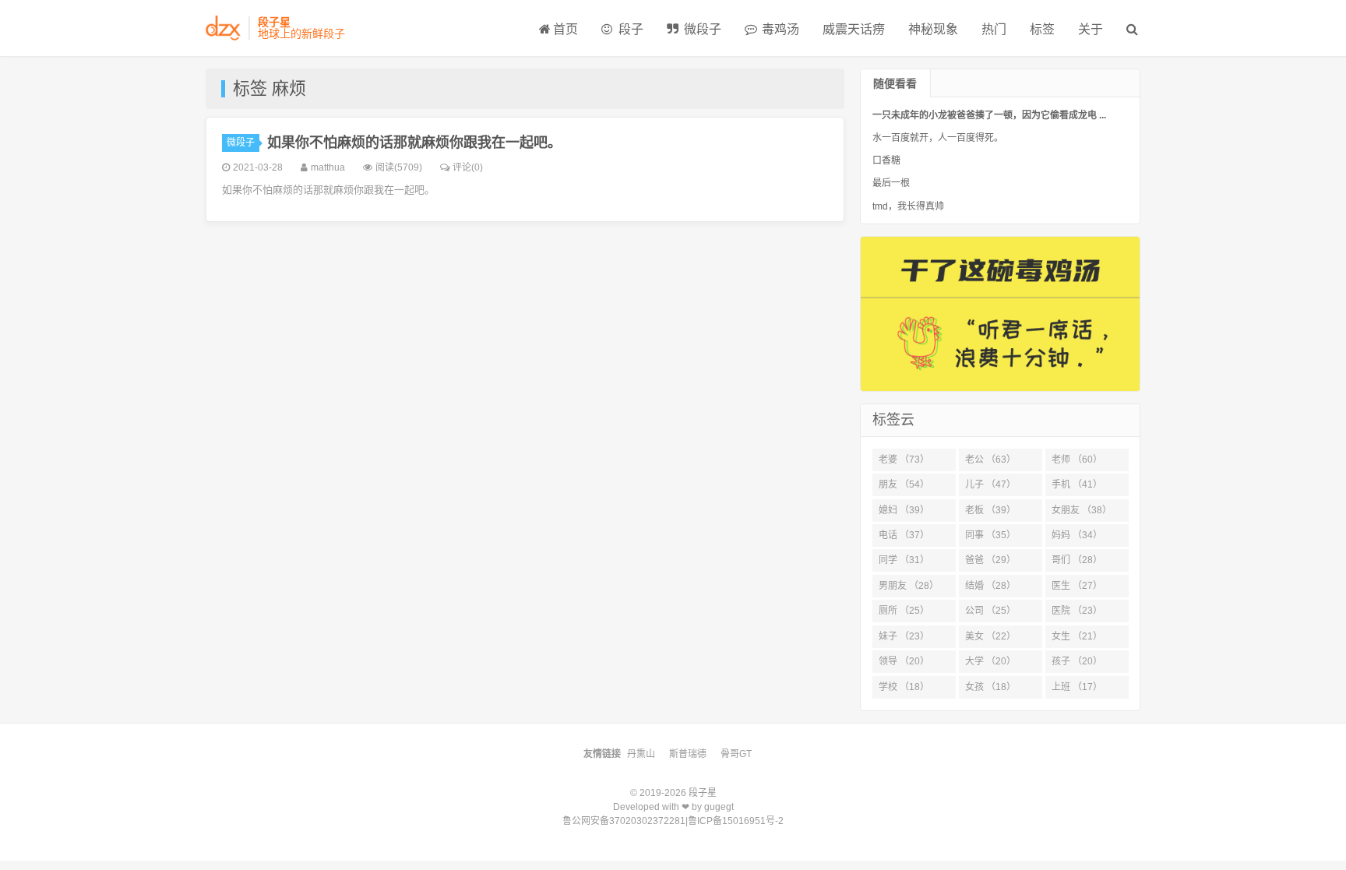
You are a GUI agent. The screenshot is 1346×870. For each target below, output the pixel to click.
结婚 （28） (990, 585)
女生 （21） (1077, 636)
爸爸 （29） (990, 560)
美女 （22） (990, 636)
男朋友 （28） (909, 585)
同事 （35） (990, 535)
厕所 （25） (904, 610)
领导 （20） (904, 661)
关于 (1090, 29)
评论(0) (468, 167)
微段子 (701, 29)
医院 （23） (1077, 610)
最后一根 (891, 183)
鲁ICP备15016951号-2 (736, 820)
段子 (629, 29)
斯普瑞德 (687, 753)
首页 (565, 29)
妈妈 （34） (1077, 535)
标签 (1042, 29)
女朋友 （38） (1082, 510)
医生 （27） (1077, 585)
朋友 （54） (904, 484)
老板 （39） (990, 510)
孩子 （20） (1077, 661)
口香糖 (886, 160)
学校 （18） (904, 687)
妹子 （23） (904, 636)
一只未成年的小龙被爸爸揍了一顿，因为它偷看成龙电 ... (989, 115)
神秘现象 (933, 29)
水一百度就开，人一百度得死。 (937, 137)
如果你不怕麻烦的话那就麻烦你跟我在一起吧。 (414, 142)
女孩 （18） (990, 687)
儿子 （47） (990, 484)
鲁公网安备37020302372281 (623, 820)
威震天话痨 (854, 29)
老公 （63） (990, 459)
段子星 (703, 792)
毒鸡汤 (779, 29)
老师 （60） (1077, 459)
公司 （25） (990, 610)
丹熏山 (641, 753)
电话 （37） (904, 535)
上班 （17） (1077, 687)
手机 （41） (1077, 484)
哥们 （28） (1077, 560)
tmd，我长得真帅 (908, 206)
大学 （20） (990, 661)
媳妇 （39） (904, 510)
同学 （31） (904, 560)
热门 (993, 29)
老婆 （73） (904, 459)
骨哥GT (736, 753)
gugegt (719, 806)
